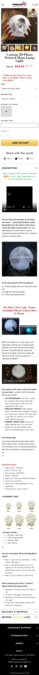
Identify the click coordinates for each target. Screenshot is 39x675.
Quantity (5, 131)
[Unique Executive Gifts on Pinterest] (16, 666)
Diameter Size (6, 94)
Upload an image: (9, 104)
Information (19, 635)
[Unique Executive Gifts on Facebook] (12, 666)
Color (3, 84)
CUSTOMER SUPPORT (19, 627)
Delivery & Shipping (15, 611)
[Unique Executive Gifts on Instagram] (21, 666)
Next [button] (36, 22)
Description (9, 168)
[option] (19, 26)
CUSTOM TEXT (7, 121)
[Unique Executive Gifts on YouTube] (25, 666)
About (19, 643)
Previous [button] (3, 22)
